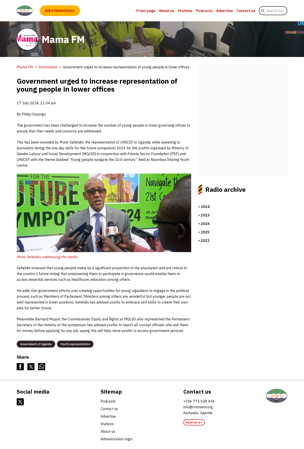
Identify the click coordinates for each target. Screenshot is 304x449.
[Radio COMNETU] (276, 396)
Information (47, 67)
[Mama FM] (25, 10)
